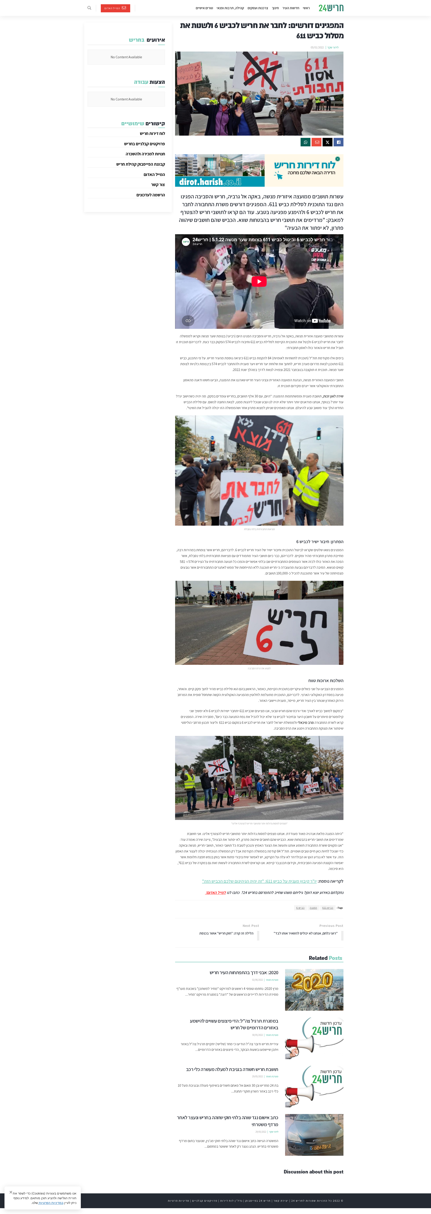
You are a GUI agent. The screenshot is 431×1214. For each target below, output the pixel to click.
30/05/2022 (257, 1034)
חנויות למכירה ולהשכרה (145, 153)
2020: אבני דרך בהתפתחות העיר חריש (244, 972)
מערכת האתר (272, 979)
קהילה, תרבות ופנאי (230, 8)
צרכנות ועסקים (258, 8)
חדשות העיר (290, 8)
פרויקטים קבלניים (204, 1200)
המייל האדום (112, 8)
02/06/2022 (257, 979)
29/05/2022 (257, 1076)
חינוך (275, 8)
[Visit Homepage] (331, 8)
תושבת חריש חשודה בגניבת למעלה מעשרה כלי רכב (232, 1069)
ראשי (306, 8)
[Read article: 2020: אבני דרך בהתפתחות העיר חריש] (314, 990)
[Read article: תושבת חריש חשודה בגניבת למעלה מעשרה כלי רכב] (314, 1087)
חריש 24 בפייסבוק (258, 1200)
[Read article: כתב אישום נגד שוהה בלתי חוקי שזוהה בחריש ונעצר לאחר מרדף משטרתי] (314, 1135)
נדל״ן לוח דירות (231, 1200)
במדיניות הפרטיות (50, 1203)
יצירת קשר (281, 1200)
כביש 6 (300, 907)
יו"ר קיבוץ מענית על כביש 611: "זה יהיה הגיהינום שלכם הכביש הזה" (259, 881)
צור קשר (158, 184)
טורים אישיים (204, 8)
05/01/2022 (317, 47)
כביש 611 (327, 907)
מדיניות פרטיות (178, 1200)
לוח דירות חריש (152, 133)
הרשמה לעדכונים (150, 194)
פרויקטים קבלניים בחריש (144, 143)
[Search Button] (89, 8)
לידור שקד (333, 47)
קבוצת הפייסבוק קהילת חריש (140, 164)
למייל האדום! (215, 892)
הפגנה (313, 907)
